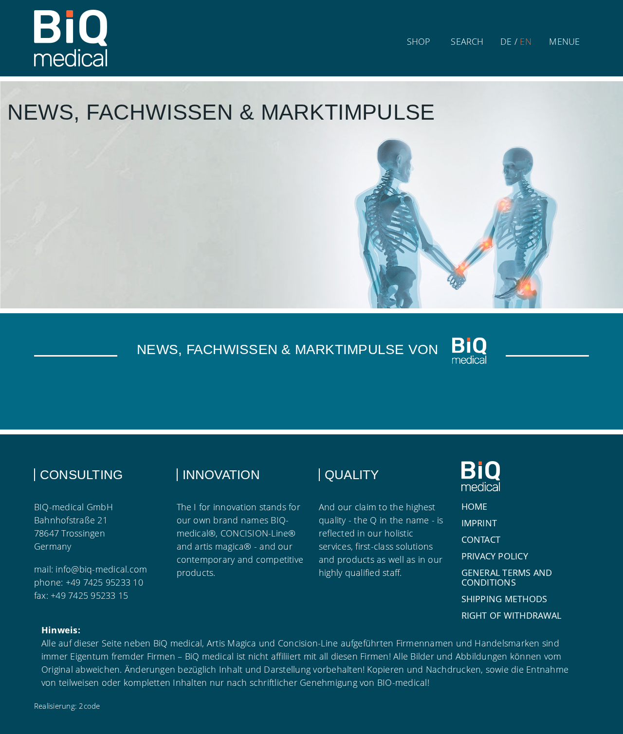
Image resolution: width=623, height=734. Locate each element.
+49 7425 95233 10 (104, 582)
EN (525, 41)
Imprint (479, 523)
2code (89, 706)
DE (506, 41)
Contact (481, 539)
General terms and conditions (506, 577)
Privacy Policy (494, 556)
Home (474, 506)
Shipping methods (504, 599)
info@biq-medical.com (101, 569)
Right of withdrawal (511, 615)
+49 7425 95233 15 (89, 595)
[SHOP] (418, 26)
